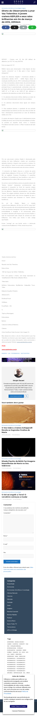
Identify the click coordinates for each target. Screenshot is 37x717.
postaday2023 (21, 668)
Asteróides (10, 642)
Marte (12, 654)
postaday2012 (15, 353)
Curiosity (22, 644)
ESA (27, 644)
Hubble (9, 652)
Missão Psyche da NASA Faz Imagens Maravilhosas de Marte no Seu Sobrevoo (18, 463)
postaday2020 (11, 666)
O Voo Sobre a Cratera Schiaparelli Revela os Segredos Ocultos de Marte (17, 430)
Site (5, 552)
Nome (6, 536)
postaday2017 (21, 662)
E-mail (6, 544)
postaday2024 (11, 670)
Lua (9, 353)
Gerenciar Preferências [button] (18, 711)
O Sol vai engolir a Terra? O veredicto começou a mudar (14, 496)
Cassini (9, 644)
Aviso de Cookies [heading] (18, 676)
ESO (8, 646)
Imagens (23, 8)
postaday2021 (21, 666)
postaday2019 (21, 664)
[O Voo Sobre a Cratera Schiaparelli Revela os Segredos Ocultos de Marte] (18, 414)
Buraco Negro (19, 642)
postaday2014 (21, 660)
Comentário (7, 513)
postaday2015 (11, 662)
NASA (16, 656)
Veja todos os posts (16, 396)
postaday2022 (11, 668)
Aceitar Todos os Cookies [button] (18, 706)
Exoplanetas (11, 650)
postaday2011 (11, 658)
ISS (20, 652)
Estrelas (19, 648)
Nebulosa (22, 656)
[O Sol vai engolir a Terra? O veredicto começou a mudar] (18, 480)
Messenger (10, 656)
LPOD (23, 652)
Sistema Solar (18, 672)
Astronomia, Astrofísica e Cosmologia (11, 8)
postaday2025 (21, 670)
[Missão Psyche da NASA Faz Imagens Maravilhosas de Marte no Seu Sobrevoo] (18, 447)
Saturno (9, 672)
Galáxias (19, 650)
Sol (24, 672)
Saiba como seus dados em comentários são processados (18, 569)
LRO (27, 652)
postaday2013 (11, 660)
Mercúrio (19, 654)
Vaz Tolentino (25, 353)
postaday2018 (11, 664)
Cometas (15, 644)
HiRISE (24, 650)
